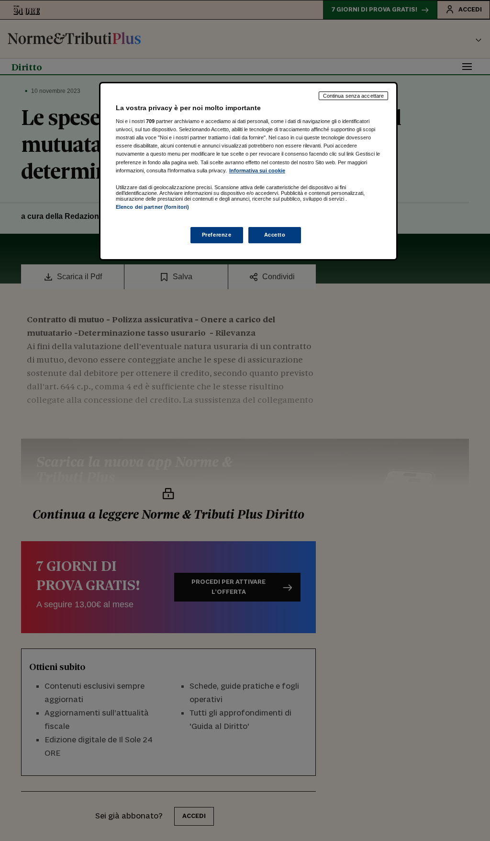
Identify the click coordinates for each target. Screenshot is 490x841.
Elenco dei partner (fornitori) (152, 207)
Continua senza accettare (353, 96)
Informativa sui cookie (257, 170)
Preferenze (217, 235)
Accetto (275, 235)
